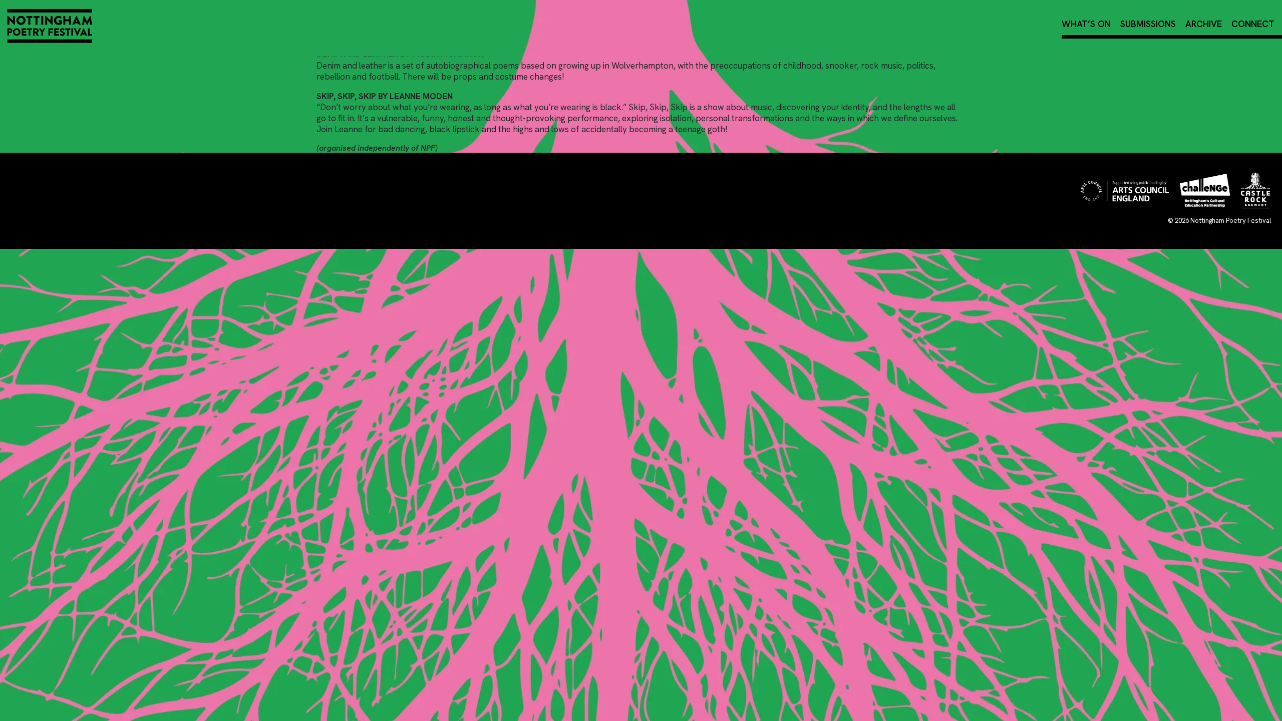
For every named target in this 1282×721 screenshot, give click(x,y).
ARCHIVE (1203, 24)
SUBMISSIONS (1148, 24)
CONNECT (1252, 24)
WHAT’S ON (1086, 24)
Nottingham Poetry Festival (1230, 220)
